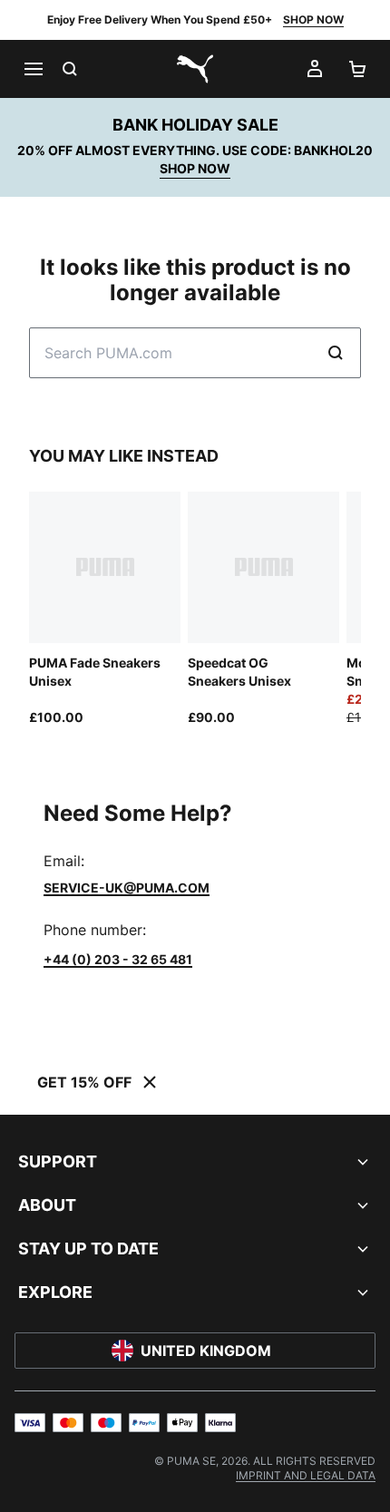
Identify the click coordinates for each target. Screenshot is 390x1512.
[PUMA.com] (195, 69)
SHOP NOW (313, 19)
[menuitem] (305, 1475)
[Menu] (33, 69)
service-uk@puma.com (127, 887)
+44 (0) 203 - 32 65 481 (118, 959)
